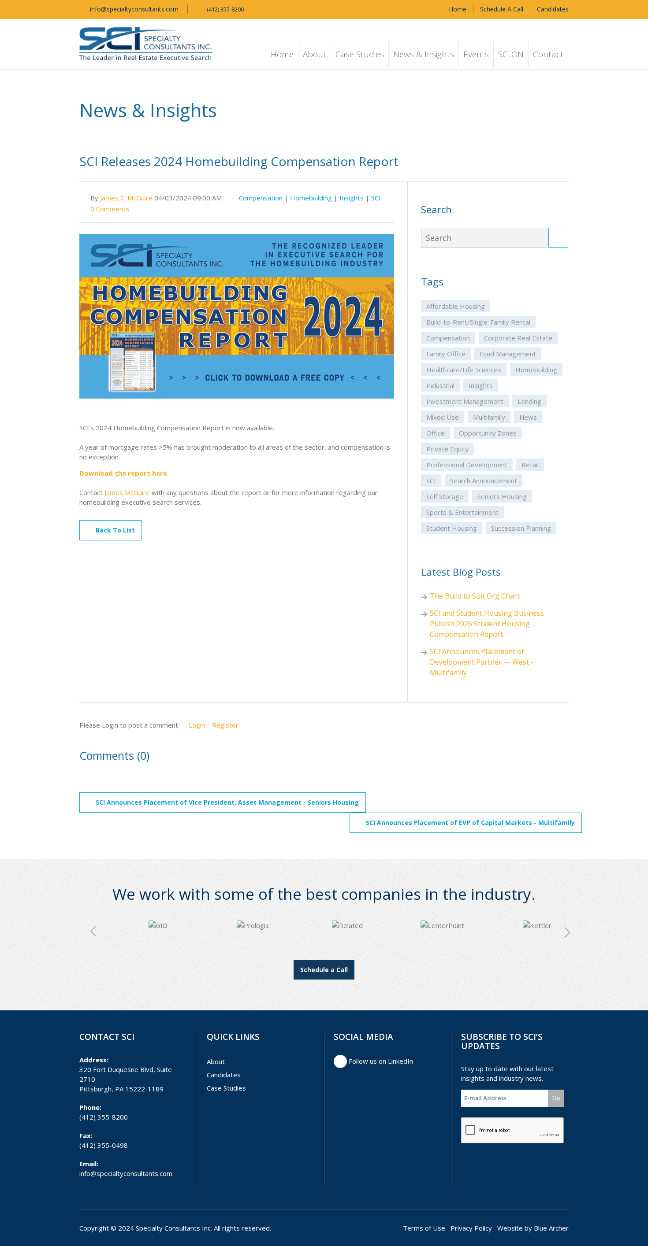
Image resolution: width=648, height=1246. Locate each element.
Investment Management (464, 401)
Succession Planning (521, 528)
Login (197, 725)
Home (457, 9)
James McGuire (127, 492)
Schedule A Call (501, 9)
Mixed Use (442, 417)
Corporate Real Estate (518, 337)
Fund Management (508, 353)
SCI (376, 197)
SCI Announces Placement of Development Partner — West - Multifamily (481, 662)
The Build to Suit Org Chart (475, 596)
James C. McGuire (126, 197)
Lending (529, 401)
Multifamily (489, 417)
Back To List (115, 530)
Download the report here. (124, 473)
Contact (548, 54)
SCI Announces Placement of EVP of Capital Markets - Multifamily (470, 822)
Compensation (261, 197)
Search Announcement (483, 480)
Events (476, 54)
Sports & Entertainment (462, 512)
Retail (530, 464)
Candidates (553, 9)
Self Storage (444, 496)
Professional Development (466, 464)
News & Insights (423, 54)
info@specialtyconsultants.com (133, 9)
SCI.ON (511, 54)
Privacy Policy (471, 1228)
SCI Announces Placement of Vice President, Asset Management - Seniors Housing (227, 802)
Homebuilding (311, 197)
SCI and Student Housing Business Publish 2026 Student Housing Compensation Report (487, 623)
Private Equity (447, 448)
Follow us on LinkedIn (380, 1061)
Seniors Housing (502, 496)
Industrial (440, 385)
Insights (351, 197)
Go (556, 1098)
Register (225, 725)
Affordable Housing (455, 306)
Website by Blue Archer (533, 1228)
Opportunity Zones (488, 433)
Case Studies (359, 54)
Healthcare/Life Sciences (463, 369)
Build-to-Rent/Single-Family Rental (478, 322)
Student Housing (451, 528)
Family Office (446, 353)
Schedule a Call (324, 969)
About (314, 54)
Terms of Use (424, 1228)
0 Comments (109, 208)
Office (435, 433)
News (528, 417)
